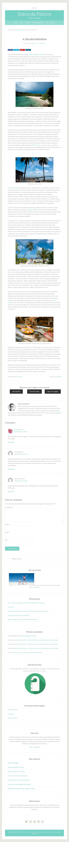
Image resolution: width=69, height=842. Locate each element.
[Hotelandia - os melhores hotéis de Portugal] (35, 694)
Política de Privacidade (55, 832)
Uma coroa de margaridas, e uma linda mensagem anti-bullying (26, 603)
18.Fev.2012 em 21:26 (20, 454)
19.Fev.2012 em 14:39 (20, 481)
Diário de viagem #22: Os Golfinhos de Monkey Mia (22, 619)
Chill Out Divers (36, 145)
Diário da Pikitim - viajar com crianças (26, 832)
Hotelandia (57, 413)
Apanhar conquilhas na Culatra (27, 636)
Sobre (31, 747)
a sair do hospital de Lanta (37, 54)
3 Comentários (41, 43)
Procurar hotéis (34, 391)
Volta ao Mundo (18, 376)
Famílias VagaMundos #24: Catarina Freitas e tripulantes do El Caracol (28, 611)
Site (6, 540)
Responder (11, 442)
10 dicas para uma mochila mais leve (19, 780)
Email (7, 532)
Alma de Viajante (13, 709)
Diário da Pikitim (34, 14)
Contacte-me (35, 833)
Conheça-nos (36, 587)
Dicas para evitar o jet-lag (15, 767)
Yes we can (11, 607)
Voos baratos (16, 391)
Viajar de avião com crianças (16, 771)
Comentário (9, 507)
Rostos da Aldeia (12, 718)
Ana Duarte (17, 429)
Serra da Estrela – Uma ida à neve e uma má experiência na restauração (37, 640)
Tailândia (59, 376)
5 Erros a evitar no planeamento (17, 776)
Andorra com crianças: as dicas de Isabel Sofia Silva (27, 652)
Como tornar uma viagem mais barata (19, 784)
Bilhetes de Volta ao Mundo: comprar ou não (21, 788)
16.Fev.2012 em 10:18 (20, 431)
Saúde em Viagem (13, 763)
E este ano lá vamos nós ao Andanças (18, 615)
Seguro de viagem (52, 391)
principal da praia (34, 210)
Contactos (37, 747)
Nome (7, 524)
